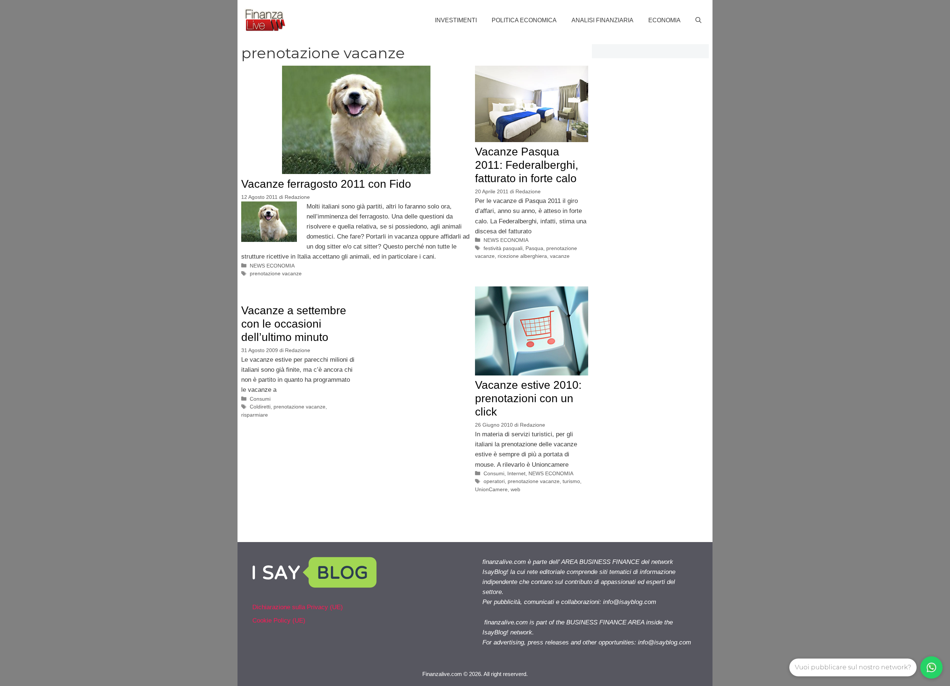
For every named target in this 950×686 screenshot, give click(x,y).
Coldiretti (260, 407)
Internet (516, 473)
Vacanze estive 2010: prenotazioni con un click (528, 398)
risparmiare (254, 415)
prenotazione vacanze (276, 273)
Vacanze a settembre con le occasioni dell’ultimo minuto (293, 323)
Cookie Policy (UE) (278, 620)
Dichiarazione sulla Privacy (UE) (297, 607)
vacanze (560, 256)
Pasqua (534, 248)
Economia (664, 20)
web (515, 489)
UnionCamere (491, 489)
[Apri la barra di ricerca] (698, 20)
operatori (494, 481)
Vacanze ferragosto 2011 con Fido (326, 184)
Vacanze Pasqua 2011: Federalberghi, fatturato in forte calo (526, 164)
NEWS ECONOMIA (272, 266)
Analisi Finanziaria (602, 20)
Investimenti (456, 20)
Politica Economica (524, 20)
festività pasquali (503, 248)
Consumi (494, 473)
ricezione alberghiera (522, 256)
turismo (571, 481)
